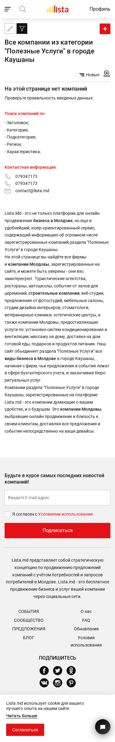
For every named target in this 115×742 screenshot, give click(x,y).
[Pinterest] (73, 682)
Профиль (100, 9)
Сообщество (29, 620)
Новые (92, 74)
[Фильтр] (22, 28)
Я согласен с (25, 514)
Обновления (86, 628)
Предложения (28, 628)
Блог (28, 637)
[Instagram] (60, 682)
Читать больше (21, 715)
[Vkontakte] (46, 682)
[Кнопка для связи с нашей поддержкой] (102, 726)
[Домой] (57, 9)
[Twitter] (60, 670)
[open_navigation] (8, 9)
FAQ (86, 620)
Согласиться (25, 729)
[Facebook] (46, 670)
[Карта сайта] (10, 28)
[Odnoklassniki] (73, 670)
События (28, 611)
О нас (86, 611)
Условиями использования (65, 514)
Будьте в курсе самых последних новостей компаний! (54, 479)
